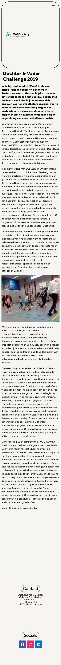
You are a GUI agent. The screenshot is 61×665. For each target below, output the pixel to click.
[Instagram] (30, 644)
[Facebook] (22, 644)
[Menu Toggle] (53, 4)
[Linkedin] (38, 644)
